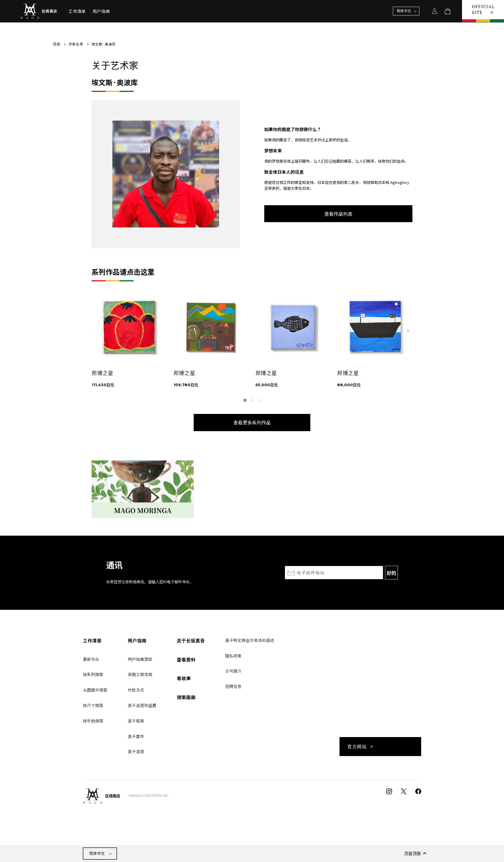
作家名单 (76, 43)
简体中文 (97, 853)
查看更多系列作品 (252, 422)
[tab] (244, 400)
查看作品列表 (338, 213)
